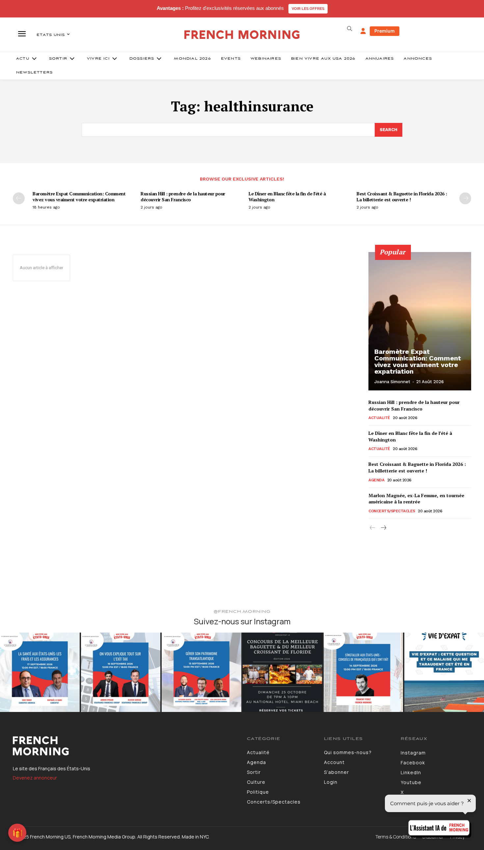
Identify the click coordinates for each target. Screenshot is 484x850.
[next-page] (465, 198)
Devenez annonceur (35, 778)
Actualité (379, 417)
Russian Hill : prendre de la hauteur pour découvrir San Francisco (183, 196)
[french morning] (242, 34)
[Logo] (125, 745)
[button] (349, 28)
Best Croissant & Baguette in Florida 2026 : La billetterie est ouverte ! (402, 196)
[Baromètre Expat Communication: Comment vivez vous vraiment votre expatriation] (419, 321)
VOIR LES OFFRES (308, 9)
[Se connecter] (363, 31)
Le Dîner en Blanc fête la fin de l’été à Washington (287, 196)
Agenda (376, 480)
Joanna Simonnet (392, 381)
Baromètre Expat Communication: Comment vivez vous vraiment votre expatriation (79, 196)
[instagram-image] (40, 672)
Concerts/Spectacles (391, 511)
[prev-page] (19, 198)
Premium (384, 31)
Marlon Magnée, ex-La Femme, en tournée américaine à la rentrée (416, 498)
